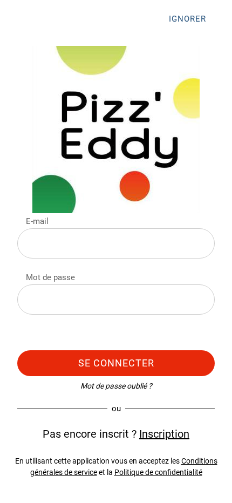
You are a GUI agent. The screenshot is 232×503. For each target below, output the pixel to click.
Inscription (164, 433)
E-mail (37, 221)
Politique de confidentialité (158, 472)
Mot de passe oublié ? (116, 386)
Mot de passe (50, 277)
